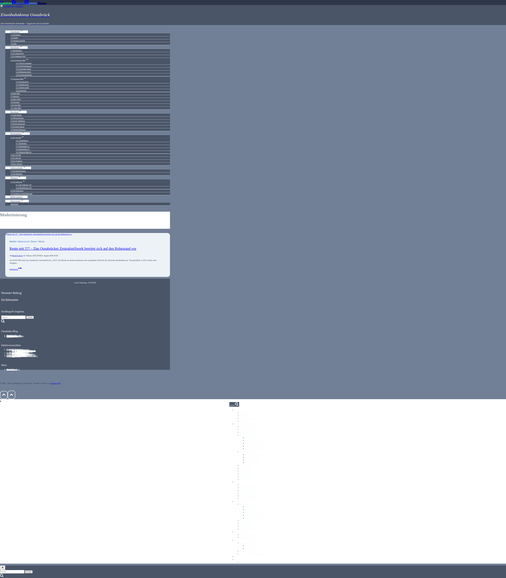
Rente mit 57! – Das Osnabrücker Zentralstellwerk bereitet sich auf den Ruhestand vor (72, 248)
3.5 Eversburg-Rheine (17, 127)
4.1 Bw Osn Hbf (246, 504)
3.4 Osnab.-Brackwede (18, 124)
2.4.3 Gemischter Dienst (23, 69)
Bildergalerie (16, 197)
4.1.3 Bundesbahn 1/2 (23, 146)
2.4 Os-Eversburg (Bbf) (249, 435)
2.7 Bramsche (15, 96)
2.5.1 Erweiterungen (22, 82)
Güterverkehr (239, 532)
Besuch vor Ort (23, 241)
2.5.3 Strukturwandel (22, 88)
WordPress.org (11, 370)
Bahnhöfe (13, 241)
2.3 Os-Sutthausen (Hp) (18, 56)
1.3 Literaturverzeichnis (18, 41)
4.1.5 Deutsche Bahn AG (23, 152)
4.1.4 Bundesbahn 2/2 (23, 149)
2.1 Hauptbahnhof (16, 51)
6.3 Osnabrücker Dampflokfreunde (21, 194)
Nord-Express (17, 256)
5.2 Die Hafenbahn (16, 174)
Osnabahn (238, 410)
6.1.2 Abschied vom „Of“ (24, 188)
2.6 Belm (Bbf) (15, 93)
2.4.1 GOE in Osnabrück (23, 63)
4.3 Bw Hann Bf (16, 158)
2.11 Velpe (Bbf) (16, 108)
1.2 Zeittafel (14, 38)
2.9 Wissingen (15, 102)
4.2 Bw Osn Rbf (16, 155)
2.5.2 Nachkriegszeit (22, 85)
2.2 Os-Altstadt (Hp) (17, 53)
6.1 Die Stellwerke (247, 543)
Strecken (238, 482)
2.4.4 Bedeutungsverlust (23, 72)
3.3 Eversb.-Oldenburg (18, 121)
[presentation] (87, 234)
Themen (238, 540)
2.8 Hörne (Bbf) (16, 99)
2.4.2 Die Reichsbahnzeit (23, 66)
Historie (34, 241)
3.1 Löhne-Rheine (16, 115)
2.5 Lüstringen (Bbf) (247, 452)
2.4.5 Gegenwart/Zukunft (24, 75)
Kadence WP (55, 383)
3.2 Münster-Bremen (17, 118)
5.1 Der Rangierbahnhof (18, 171)
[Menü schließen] (0, 401)
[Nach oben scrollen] (4, 395)
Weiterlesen (15, 269)
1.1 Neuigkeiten (15, 35)
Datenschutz (14, 204)
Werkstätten (10, 354)
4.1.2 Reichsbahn (21, 143)
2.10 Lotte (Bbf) (16, 105)
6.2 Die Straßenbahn (17, 191)
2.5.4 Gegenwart (21, 90)
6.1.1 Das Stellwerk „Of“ (24, 185)
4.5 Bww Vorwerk (16, 164)
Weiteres (41, 241)
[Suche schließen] (2, 567)
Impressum (10, 356)
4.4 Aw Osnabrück (16, 161)
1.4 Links (13, 44)
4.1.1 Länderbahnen (22, 141)
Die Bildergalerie (9, 299)
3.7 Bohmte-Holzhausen (18, 130)
